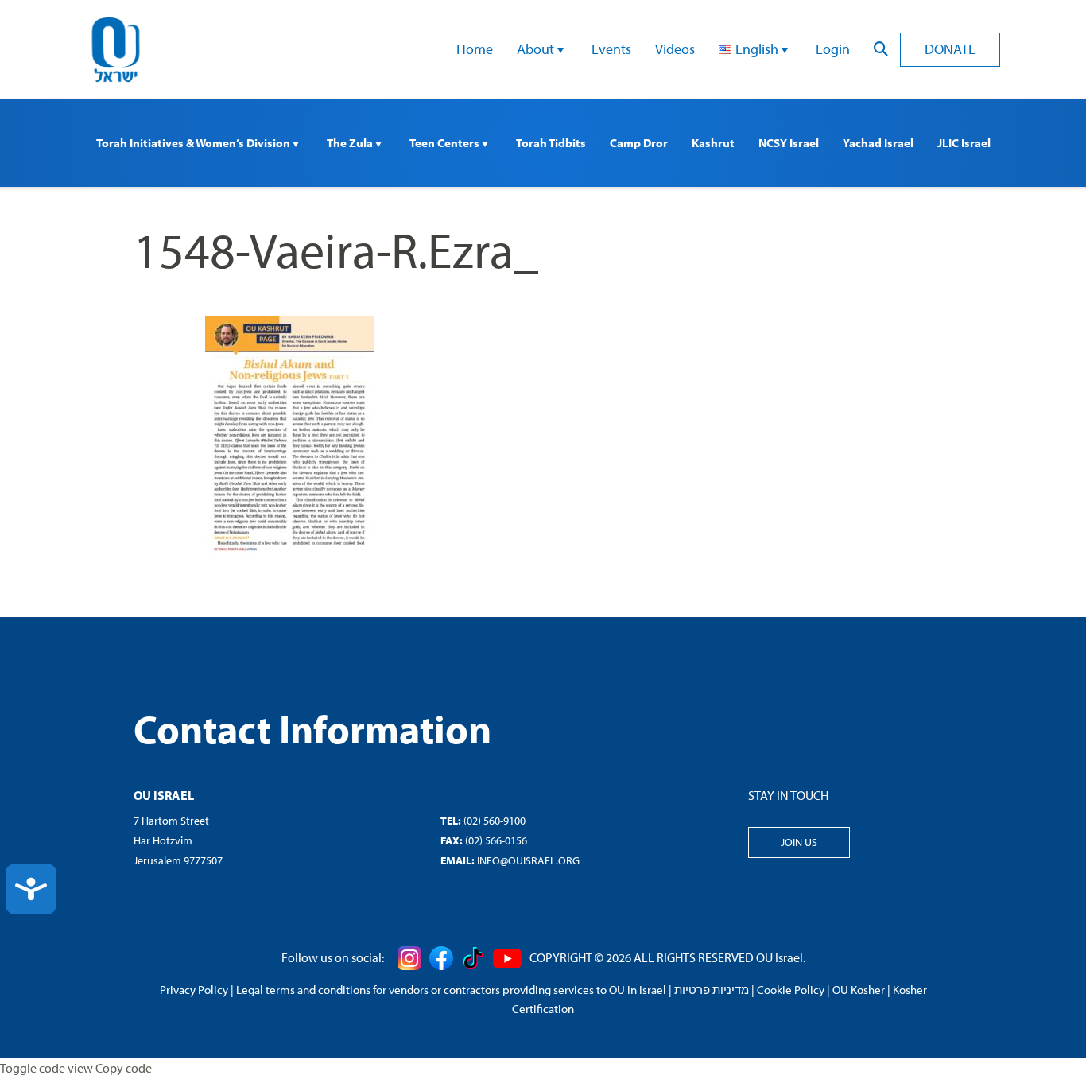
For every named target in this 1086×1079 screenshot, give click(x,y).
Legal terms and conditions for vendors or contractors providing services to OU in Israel (451, 989)
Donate (950, 49)
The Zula (351, 142)
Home (474, 49)
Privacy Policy (194, 989)
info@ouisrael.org (528, 860)
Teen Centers (445, 142)
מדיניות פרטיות (711, 989)
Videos (675, 49)
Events (611, 49)
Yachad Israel (878, 142)
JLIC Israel (964, 142)
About (537, 49)
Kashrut (713, 142)
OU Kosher (858, 989)
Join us (799, 842)
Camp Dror (639, 142)
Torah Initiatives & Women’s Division (194, 142)
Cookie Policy (790, 989)
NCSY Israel (788, 142)
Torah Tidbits (551, 142)
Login (833, 49)
